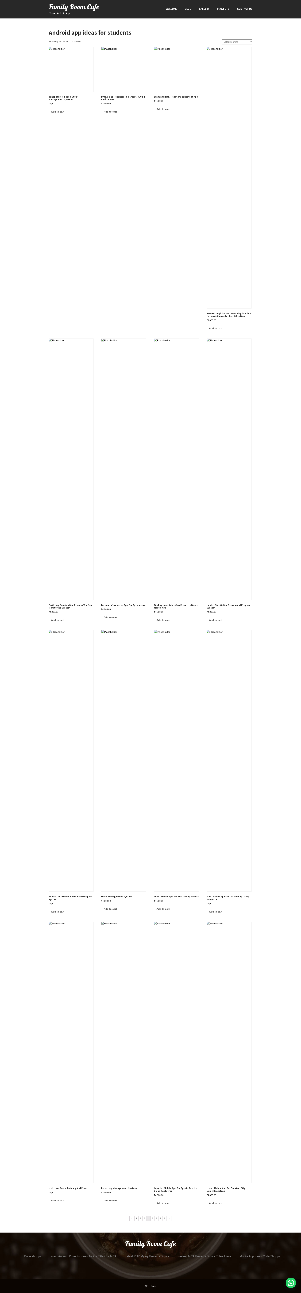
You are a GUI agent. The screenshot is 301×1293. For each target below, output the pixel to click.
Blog (188, 8)
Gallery (204, 8)
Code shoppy (32, 1256)
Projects (223, 8)
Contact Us (244, 8)
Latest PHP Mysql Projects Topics (147, 1256)
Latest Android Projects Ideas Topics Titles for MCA (83, 1256)
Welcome (171, 8)
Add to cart (57, 111)
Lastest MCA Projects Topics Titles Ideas (204, 1256)
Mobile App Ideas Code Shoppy (260, 1256)
